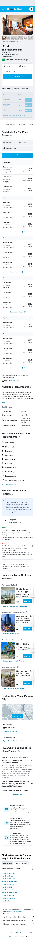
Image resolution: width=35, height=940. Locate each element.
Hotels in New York (8, 890)
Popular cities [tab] (7, 863)
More (3, 402)
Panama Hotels (11, 933)
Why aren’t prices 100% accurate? (14, 924)
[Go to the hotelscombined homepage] (14, 9)
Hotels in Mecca (7, 876)
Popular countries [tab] (21, 863)
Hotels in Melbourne (9, 879)
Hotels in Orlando (8, 884)
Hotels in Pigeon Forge (9, 881)
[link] (15, 606)
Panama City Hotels (9, 937)
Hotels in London (8, 895)
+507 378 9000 (7, 57)
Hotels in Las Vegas (8, 873)
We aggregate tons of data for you (14, 920)
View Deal (27, 601)
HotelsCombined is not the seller (14, 917)
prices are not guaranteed (15, 911)
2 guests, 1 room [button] (9, 71)
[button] (3, 9)
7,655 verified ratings (20, 59)
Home (2, 933)
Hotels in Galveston (8, 898)
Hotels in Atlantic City (9, 893)
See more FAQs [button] (17, 794)
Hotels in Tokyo (7, 901)
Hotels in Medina (7, 887)
